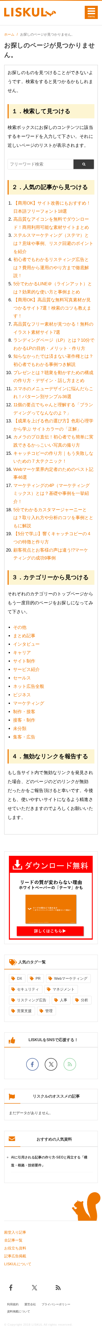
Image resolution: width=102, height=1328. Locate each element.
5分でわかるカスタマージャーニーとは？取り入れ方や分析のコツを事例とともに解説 (53, 517)
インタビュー (26, 644)
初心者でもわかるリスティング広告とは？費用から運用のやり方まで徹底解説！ (51, 267)
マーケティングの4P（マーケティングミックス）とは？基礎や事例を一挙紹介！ (51, 493)
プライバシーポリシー (56, 1304)
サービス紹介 (26, 669)
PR (38, 978)
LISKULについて (17, 1264)
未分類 (19, 728)
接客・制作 (24, 720)
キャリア (22, 652)
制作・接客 (24, 711)
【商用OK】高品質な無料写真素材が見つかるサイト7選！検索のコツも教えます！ (52, 307)
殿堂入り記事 (15, 1232)
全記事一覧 (13, 1240)
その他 (19, 627)
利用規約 (13, 1304)
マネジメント (64, 989)
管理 (49, 1011)
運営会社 (30, 1304)
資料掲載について (18, 1311)
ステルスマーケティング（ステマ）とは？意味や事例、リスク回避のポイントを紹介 (53, 243)
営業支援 (24, 1011)
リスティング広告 (31, 1000)
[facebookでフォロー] (32, 1064)
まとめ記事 (24, 635)
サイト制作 (24, 661)
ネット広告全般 (28, 686)
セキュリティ (28, 989)
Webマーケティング (70, 978)
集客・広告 (24, 737)
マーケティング (28, 703)
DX (19, 978)
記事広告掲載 (15, 1256)
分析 (84, 1000)
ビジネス (22, 694)
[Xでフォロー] (51, 1064)
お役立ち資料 (15, 1248)
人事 (63, 1000)
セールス (22, 677)
